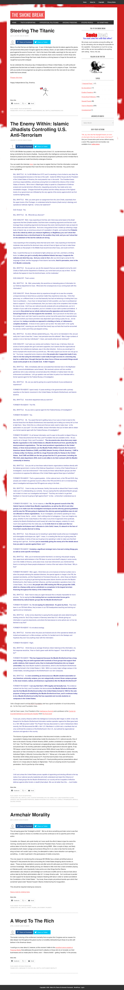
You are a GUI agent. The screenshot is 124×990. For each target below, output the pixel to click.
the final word (47, 714)
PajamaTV (49, 907)
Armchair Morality (30, 814)
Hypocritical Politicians (89, 97)
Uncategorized (86, 110)
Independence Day (57, 110)
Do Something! (86, 88)
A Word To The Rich (32, 920)
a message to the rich (26, 968)
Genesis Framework (67, 987)
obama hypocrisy (40, 799)
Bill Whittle (47, 110)
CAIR (28, 797)
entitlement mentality (49, 968)
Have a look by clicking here (20, 892)
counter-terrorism (37, 797)
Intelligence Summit (47, 711)
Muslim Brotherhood (27, 799)
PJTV (47, 799)
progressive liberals (70, 799)
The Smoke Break (27, 14)
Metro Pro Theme (55, 987)
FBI (48, 797)
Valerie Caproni (15, 801)
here (31, 164)
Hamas (52, 797)
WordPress (77, 987)
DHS (45, 797)
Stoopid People (86, 101)
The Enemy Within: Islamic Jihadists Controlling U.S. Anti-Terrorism (39, 129)
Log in (82, 987)
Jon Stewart (41, 907)
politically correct (56, 799)
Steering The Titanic (32, 30)
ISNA (18, 799)
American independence (34, 110)
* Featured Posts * (87, 83)
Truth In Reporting (25, 108)
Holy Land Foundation (61, 797)
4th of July (22, 110)
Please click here (16, 77)
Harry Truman (32, 907)
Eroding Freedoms (25, 966)
